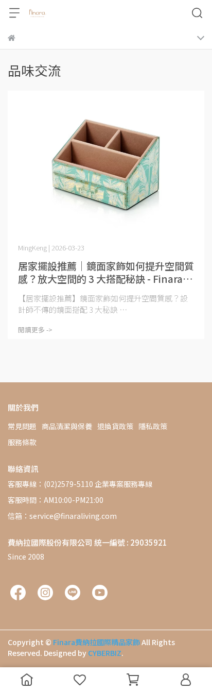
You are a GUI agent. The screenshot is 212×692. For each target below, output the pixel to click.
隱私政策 (152, 426)
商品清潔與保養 (67, 426)
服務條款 (22, 442)
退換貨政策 (115, 426)
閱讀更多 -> (35, 329)
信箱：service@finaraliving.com (62, 516)
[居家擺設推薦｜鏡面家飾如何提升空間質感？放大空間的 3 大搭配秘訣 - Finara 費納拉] (106, 165)
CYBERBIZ (104, 653)
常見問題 (22, 426)
